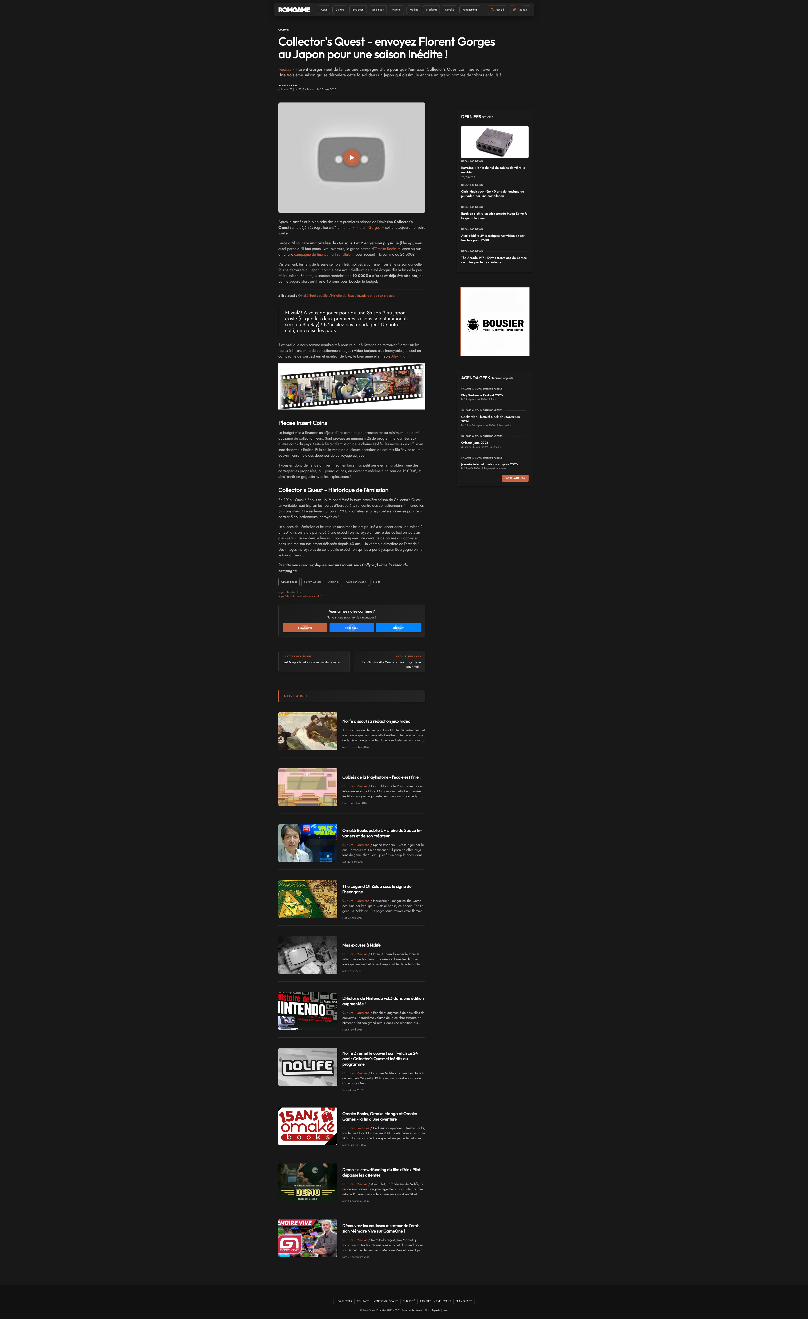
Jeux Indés (378, 10)
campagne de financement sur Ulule (322, 254)
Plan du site (464, 1301)
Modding (431, 10)
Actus (324, 10)
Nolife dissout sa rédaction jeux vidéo (376, 721)
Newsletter (344, 1301)
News (445, 1310)
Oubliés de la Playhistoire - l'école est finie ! (381, 777)
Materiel (396, 10)
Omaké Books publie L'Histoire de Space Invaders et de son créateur (346, 295)
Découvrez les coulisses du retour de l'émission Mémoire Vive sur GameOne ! (381, 1228)
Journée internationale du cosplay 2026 (489, 464)
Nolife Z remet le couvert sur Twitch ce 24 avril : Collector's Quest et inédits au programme (380, 1058)
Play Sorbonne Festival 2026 (482, 395)
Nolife (345, 227)
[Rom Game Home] (294, 9)
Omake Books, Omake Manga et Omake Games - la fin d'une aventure (379, 1116)
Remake (449, 10)
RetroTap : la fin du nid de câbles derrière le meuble (493, 169)
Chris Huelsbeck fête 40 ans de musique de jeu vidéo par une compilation (492, 193)
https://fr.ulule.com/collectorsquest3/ (300, 596)
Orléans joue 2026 (475, 442)
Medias (414, 10)
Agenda (436, 1310)
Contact (363, 1301)
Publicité (409, 1301)
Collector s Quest (356, 582)
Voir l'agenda (515, 478)
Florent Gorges (368, 227)
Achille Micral (287, 85)
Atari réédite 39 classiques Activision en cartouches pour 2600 (493, 237)
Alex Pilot (398, 356)
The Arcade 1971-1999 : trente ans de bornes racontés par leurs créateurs (494, 260)
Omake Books (385, 248)
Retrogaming (469, 10)
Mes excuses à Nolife (361, 945)
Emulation (358, 10)
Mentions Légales (385, 1301)
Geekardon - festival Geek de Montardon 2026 (490, 419)
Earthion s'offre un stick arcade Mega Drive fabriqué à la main (494, 215)
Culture (340, 10)
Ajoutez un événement (435, 1301)
